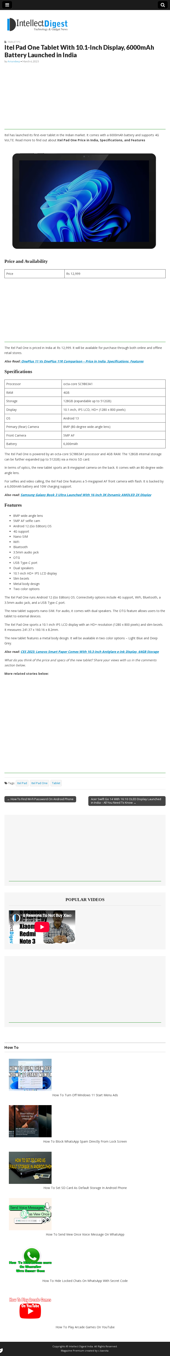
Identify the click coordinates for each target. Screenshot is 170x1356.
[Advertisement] (85, 98)
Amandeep (14, 61)
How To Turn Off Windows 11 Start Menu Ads (85, 1095)
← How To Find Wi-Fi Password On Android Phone (40, 799)
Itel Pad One (39, 783)
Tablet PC (14, 41)
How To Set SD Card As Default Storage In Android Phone (85, 1188)
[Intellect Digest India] (37, 22)
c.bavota (103, 1350)
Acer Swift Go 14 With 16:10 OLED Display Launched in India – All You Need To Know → (126, 801)
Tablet (56, 783)
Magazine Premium (72, 1350)
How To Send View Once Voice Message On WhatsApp (85, 1234)
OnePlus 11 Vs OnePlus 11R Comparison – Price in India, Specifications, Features (81, 361)
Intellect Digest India (81, 1346)
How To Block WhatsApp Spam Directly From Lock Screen (85, 1141)
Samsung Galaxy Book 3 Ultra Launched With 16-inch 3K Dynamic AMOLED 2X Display (86, 495)
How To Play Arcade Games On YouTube (85, 1327)
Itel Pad (22, 783)
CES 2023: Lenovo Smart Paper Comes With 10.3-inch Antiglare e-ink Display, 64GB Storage (90, 651)
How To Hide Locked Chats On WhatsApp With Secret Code (85, 1281)
